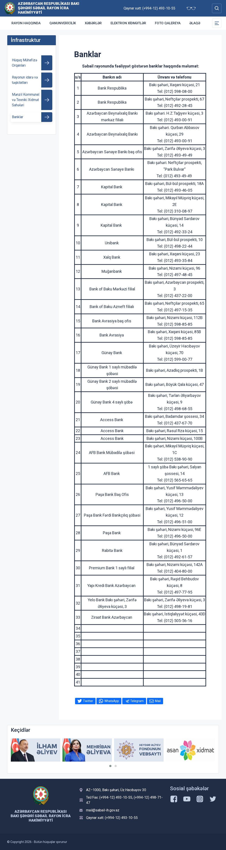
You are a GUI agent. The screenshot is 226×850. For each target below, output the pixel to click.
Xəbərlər (93, 23)
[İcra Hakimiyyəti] (9, 8)
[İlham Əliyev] (35, 750)
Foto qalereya (168, 23)
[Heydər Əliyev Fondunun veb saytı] (139, 750)
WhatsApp (111, 701)
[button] (110, 766)
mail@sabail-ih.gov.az (102, 810)
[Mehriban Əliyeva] (87, 750)
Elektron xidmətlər (128, 23)
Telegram (137, 701)
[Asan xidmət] (190, 750)
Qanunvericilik (62, 23)
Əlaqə (194, 23)
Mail (158, 701)
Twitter (88, 701)
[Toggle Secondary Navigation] (217, 23)
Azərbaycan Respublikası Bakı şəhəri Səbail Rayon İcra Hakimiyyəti (48, 8)
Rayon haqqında (26, 23)
